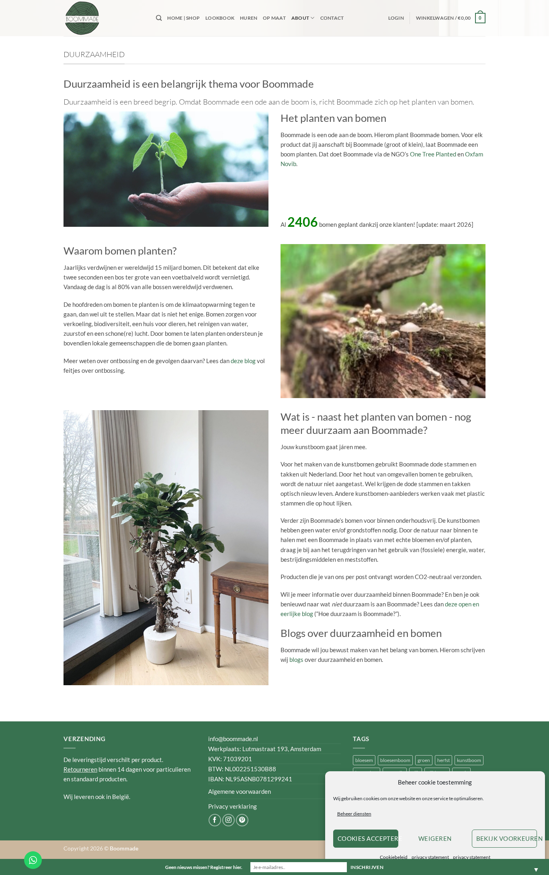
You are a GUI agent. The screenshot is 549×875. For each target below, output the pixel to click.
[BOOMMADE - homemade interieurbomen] (104, 18)
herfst (443, 760)
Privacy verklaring (232, 806)
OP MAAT (274, 18)
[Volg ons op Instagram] (228, 820)
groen (424, 760)
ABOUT (300, 18)
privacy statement (430, 857)
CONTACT (332, 18)
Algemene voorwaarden (239, 791)
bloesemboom (395, 760)
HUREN (248, 18)
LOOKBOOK (219, 18)
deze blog (243, 360)
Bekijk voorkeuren (506, 838)
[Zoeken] (159, 17)
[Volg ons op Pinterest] (242, 820)
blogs (296, 659)
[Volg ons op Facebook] (215, 820)
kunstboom (469, 760)
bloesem (364, 760)
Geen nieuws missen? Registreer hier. (203, 867)
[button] (396, 18)
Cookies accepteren (368, 838)
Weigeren (435, 838)
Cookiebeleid (394, 857)
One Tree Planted (433, 154)
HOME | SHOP (183, 18)
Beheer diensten (354, 814)
